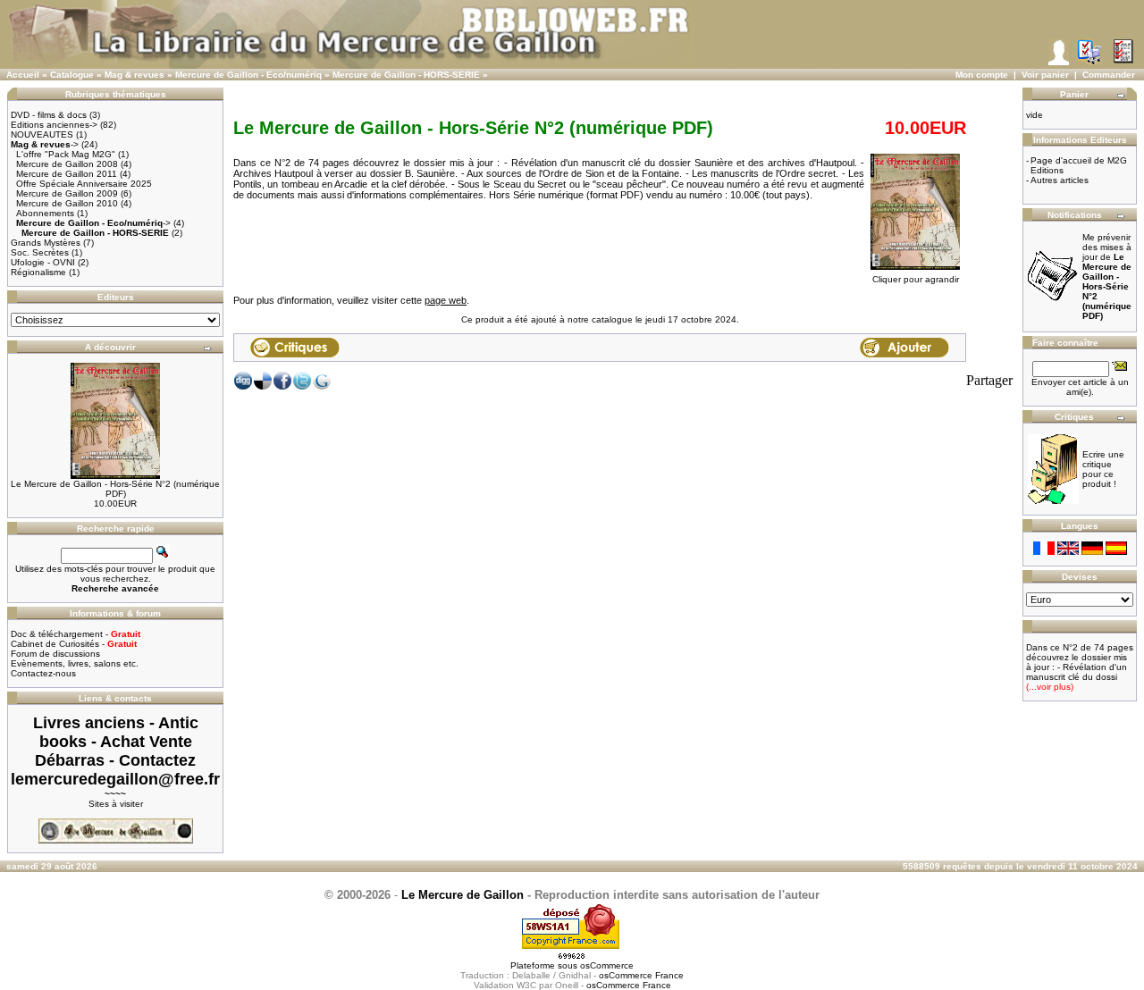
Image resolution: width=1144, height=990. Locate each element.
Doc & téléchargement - (75, 634)
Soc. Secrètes (40, 252)
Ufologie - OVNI (43, 262)
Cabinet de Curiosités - (74, 644)
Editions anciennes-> (54, 125)
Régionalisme (38, 272)
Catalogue (72, 75)
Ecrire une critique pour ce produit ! (1103, 469)
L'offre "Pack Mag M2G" (65, 154)
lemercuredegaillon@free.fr (115, 779)
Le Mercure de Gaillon (462, 895)
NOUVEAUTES (42, 134)
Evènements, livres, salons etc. (75, 663)
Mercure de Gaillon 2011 (66, 174)
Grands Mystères (45, 243)
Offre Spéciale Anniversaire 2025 (84, 184)
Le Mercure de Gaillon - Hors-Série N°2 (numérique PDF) (115, 489)
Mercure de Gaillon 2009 (67, 193)
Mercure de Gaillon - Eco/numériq (248, 75)
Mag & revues (134, 75)
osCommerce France (641, 975)
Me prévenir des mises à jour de (1106, 276)
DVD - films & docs (49, 115)
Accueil (22, 75)
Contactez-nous (43, 673)
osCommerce (607, 965)
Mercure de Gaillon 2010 (67, 203)
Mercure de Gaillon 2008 (67, 164)
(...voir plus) (1049, 687)
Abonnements (45, 213)
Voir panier (1045, 75)
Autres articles (1059, 180)
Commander (1108, 75)
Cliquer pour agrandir (915, 279)
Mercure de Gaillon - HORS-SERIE (406, 75)
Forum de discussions (55, 654)
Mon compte (981, 75)
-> (45, 144)
